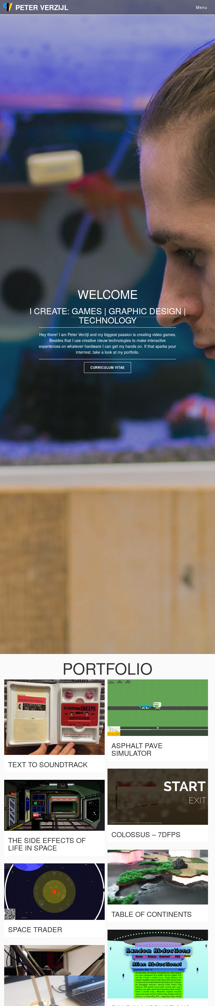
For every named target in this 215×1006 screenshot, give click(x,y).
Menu (201, 7)
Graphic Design (145, 311)
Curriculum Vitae (107, 367)
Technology (108, 320)
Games (87, 311)
